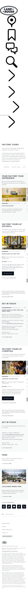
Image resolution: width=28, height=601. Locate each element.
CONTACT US (5, 532)
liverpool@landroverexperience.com (14, 434)
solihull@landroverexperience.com (14, 323)
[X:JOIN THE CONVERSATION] (24, 507)
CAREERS (4, 526)
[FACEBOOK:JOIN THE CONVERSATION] (19, 507)
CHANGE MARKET (6, 523)
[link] (14, 22)
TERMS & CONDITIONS (7, 529)
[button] (14, 0)
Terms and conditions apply (7, 296)
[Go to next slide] (25, 203)
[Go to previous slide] (22, 203)
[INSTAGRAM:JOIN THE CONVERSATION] (4, 507)
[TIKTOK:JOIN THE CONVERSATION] (9, 507)
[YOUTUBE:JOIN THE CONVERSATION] (14, 507)
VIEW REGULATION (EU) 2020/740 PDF (10, 551)
